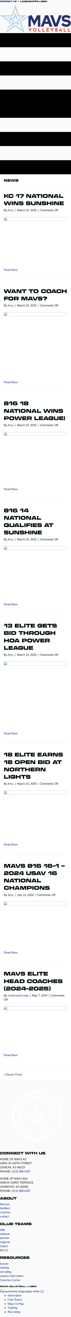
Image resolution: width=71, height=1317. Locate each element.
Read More (11, 269)
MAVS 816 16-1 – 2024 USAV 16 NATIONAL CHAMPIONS (34, 877)
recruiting (5, 1271)
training (4, 1267)
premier (4, 1237)
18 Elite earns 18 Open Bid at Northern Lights (33, 765)
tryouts (4, 1263)
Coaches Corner (10, 1280)
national (4, 1233)
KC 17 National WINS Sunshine (34, 199)
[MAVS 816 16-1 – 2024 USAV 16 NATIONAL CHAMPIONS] (35, 923)
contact (4, 1216)
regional (5, 1242)
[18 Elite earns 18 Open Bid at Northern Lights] (35, 813)
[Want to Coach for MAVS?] (35, 343)
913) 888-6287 (21, 1190)
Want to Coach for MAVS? (35, 294)
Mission (5, 1204)
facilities (5, 1208)
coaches (5, 1212)
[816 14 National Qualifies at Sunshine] (35, 571)
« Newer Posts (13, 1074)
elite (2, 1229)
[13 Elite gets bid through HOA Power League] (35, 693)
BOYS (4, 1250)
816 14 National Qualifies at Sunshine (28, 521)
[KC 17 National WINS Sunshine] (35, 239)
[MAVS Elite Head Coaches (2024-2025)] (35, 1027)
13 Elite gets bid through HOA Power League (30, 636)
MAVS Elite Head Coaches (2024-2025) (33, 981)
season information (11, 1275)
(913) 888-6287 (21, 1171)
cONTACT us (8, 1)
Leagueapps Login (33, 1)
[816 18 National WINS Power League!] (35, 457)
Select (4, 1246)
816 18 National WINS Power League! (34, 410)
